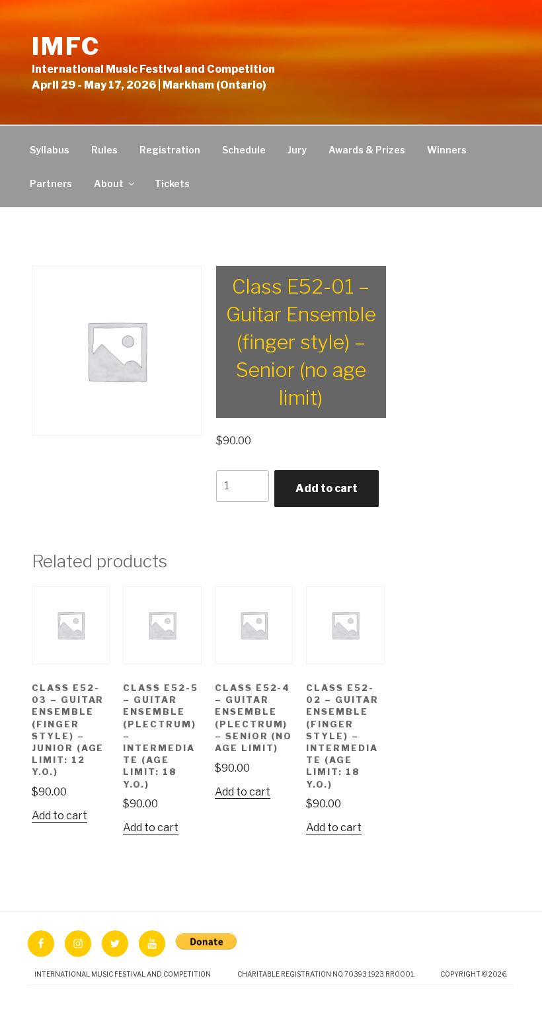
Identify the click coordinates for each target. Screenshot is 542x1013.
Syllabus (49, 149)
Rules (104, 149)
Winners (447, 149)
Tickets (172, 183)
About (109, 183)
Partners (51, 183)
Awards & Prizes (367, 149)
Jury (297, 149)
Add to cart (326, 488)
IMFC (66, 46)
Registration (169, 149)
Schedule (244, 149)
